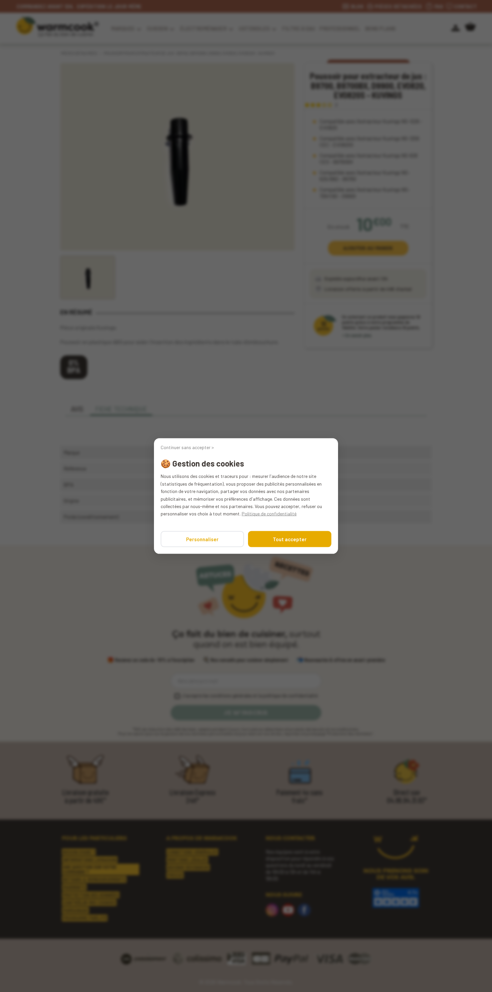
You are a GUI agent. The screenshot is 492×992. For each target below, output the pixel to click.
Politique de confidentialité (269, 513)
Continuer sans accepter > (187, 447)
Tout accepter (290, 539)
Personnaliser (202, 539)
